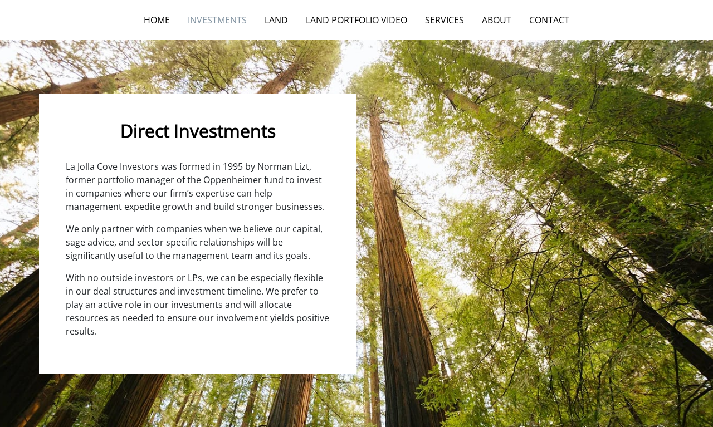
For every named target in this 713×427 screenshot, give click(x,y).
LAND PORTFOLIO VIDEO (356, 20)
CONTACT (549, 20)
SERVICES (444, 20)
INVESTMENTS (217, 20)
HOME (157, 20)
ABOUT (496, 20)
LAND (276, 20)
